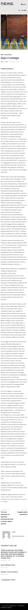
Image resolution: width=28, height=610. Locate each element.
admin (6, 61)
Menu (24, 10)
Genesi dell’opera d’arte (8, 565)
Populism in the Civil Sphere (9, 572)
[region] (14, 32)
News (2, 54)
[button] (14, 32)
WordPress (4, 607)
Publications (8, 54)
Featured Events (14, 43)
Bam (10, 607)
